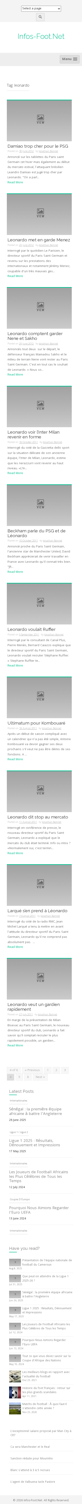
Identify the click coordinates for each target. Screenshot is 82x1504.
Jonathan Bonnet (48, 151)
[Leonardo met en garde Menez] (39, 214)
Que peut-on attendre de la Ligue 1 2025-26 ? (45, 1278)
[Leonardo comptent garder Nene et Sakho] (39, 308)
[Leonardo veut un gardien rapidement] (39, 979)
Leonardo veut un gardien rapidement (34, 1007)
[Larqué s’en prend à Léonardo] (39, 885)
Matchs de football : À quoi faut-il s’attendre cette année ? (44, 1406)
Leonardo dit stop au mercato (38, 816)
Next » (40, 1077)
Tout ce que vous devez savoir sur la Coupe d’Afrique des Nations (39, 1215)
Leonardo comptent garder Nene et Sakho (35, 336)
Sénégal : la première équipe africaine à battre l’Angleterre (47, 1294)
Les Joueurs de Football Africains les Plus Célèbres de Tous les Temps (38, 1150)
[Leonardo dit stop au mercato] (39, 791)
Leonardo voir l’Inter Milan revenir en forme (33, 434)
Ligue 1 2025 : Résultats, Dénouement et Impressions (34, 1116)
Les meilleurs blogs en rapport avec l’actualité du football (46, 1374)
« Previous (32, 1070)
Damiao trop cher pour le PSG (38, 146)
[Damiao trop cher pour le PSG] (39, 120)
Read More (15, 182)
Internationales (18, 1137)
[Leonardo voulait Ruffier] (39, 604)
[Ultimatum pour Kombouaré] (39, 697)
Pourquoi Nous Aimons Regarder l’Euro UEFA (39, 1184)
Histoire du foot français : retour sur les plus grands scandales (46, 1390)
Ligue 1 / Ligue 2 (19, 1106)
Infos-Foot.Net (41, 36)
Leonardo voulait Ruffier (32, 629)
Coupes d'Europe (20, 1173)
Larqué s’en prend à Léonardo (37, 910)
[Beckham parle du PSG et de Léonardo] (39, 505)
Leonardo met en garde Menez (39, 239)
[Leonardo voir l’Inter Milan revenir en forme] (39, 407)
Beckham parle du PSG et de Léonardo (37, 533)
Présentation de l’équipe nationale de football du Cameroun (47, 1262)
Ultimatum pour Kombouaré (36, 722)
